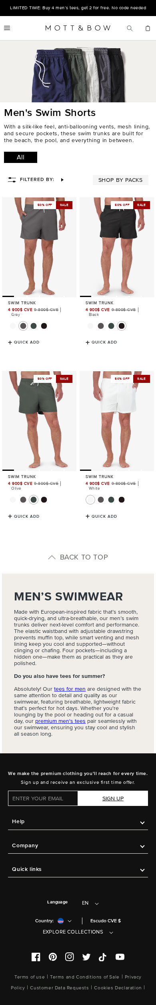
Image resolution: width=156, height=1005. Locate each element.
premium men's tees (60, 721)
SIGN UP (113, 798)
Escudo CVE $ (105, 921)
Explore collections (73, 932)
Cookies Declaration (118, 988)
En (85, 903)
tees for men (70, 689)
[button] (7, 28)
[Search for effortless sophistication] (130, 28)
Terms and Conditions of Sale (85, 977)
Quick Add (27, 342)
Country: (44, 921)
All (20, 157)
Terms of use (29, 977)
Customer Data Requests (59, 988)
